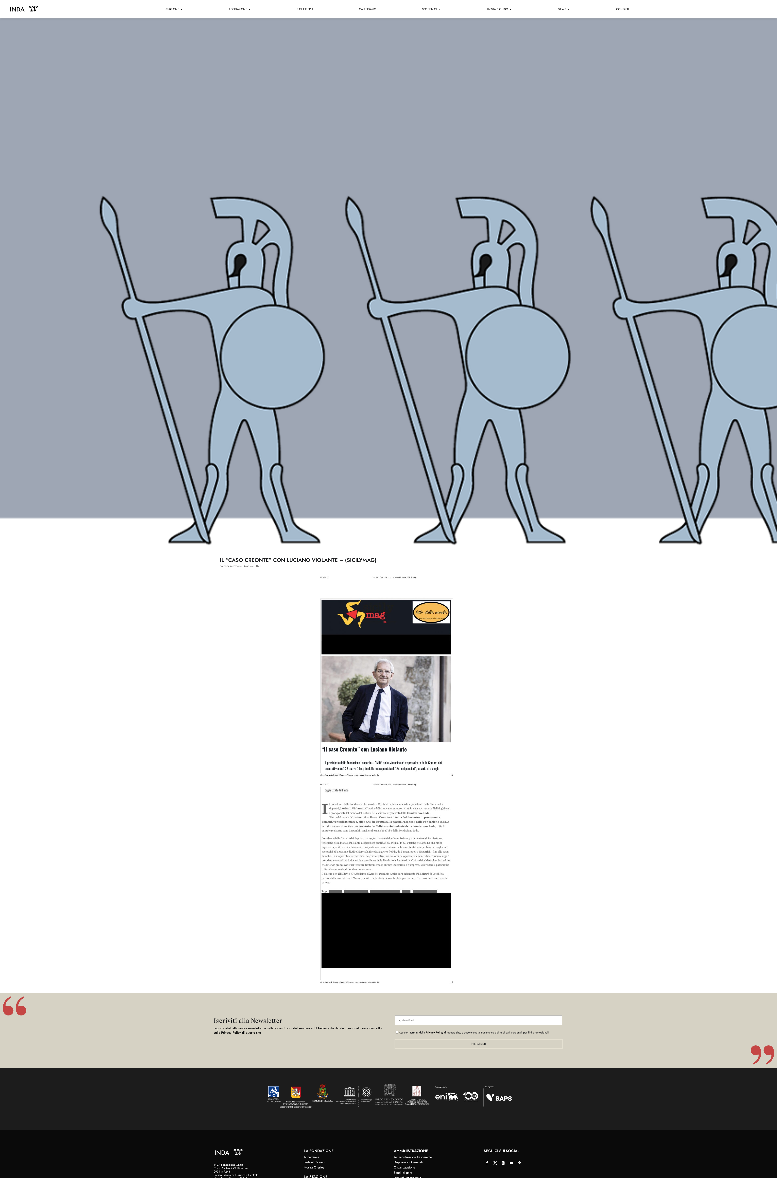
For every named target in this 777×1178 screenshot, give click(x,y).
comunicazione (233, 566)
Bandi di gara (403, 1172)
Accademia (311, 1157)
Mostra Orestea (314, 1167)
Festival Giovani (314, 1162)
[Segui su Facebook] (487, 1163)
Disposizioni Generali (408, 1162)
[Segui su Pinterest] (519, 1163)
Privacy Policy (434, 1032)
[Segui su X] (495, 1163)
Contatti (622, 9)
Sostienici (429, 9)
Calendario (367, 9)
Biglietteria (305, 9)
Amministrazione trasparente (413, 1157)
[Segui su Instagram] (503, 1163)
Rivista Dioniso (497, 9)
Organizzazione (404, 1167)
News (562, 9)
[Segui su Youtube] (511, 1163)
